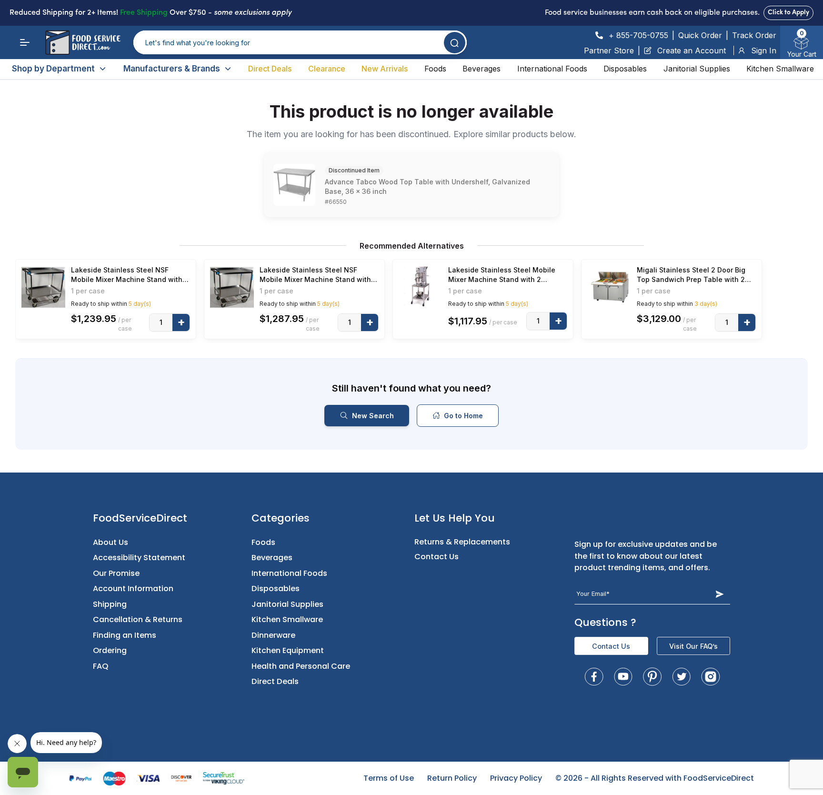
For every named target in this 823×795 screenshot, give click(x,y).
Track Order (754, 35)
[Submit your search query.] (454, 42)
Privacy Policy (516, 778)
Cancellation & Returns (137, 619)
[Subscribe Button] (720, 594)
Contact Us (436, 556)
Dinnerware (273, 635)
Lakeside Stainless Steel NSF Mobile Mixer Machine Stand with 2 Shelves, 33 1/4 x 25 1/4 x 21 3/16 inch (130, 275)
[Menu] (24, 42)
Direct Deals (269, 68)
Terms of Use (388, 778)
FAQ (101, 666)
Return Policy (452, 778)
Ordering (110, 650)
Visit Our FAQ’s (693, 646)
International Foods (552, 68)
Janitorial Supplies (696, 68)
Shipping (110, 604)
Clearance (326, 68)
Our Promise (116, 573)
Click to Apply (788, 12)
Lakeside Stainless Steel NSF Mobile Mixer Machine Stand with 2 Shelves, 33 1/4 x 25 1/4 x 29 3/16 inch (318, 275)
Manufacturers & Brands (171, 68)
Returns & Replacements (462, 541)
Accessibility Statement (139, 557)
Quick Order (700, 35)
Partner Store (609, 50)
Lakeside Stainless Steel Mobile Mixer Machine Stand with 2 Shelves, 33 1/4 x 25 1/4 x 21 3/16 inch (503, 275)
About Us (110, 542)
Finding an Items (124, 635)
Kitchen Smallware (780, 68)
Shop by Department (53, 68)
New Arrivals (384, 68)
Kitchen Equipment (287, 650)
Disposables (625, 68)
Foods (435, 68)
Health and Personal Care (300, 666)
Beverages (481, 68)
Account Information (133, 588)
